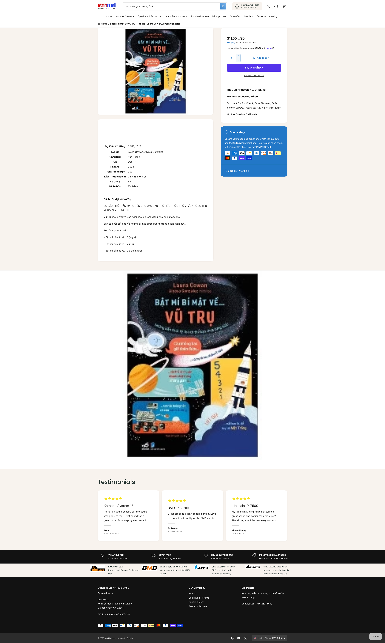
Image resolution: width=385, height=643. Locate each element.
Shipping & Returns (199, 597)
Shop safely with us (238, 170)
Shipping (231, 42)
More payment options (254, 75)
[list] (192, 515)
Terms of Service (198, 606)
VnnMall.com (110, 638)
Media (247, 16)
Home (104, 23)
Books (260, 16)
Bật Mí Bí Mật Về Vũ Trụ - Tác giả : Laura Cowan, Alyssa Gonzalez (145, 23)
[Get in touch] (276, 6)
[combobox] (175, 6)
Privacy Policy (196, 602)
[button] (284, 6)
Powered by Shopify (125, 638)
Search (192, 593)
